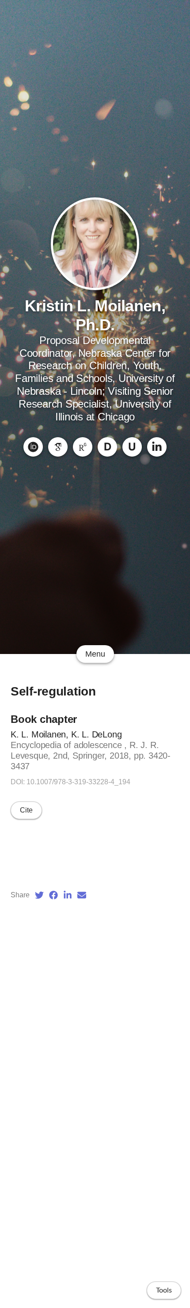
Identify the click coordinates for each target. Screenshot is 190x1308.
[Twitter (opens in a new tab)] (39, 895)
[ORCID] (33, 447)
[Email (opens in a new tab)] (81, 895)
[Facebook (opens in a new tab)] (53, 895)
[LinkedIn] (157, 447)
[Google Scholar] (58, 447)
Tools (164, 1290)
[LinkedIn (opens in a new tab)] (67, 895)
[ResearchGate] (82, 447)
